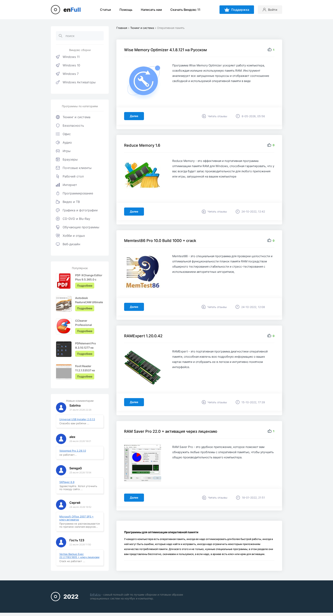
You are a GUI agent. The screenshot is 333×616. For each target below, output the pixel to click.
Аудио (67, 142)
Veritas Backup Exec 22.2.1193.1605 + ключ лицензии (79, 555)
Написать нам (151, 10)
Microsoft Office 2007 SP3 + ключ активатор (76, 518)
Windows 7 (71, 74)
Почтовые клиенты (77, 168)
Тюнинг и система (76, 117)
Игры (67, 151)
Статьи (105, 10)
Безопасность (73, 125)
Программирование (78, 193)
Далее (134, 116)
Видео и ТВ (71, 202)
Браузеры (70, 159)
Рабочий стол (73, 176)
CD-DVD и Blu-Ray (76, 219)
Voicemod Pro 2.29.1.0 (72, 450)
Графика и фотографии (80, 210)
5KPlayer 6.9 (66, 482)
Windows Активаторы (79, 82)
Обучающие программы (81, 227)
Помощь (125, 10)
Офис (67, 134)
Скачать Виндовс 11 (185, 10)
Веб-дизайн (71, 244)
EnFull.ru (95, 594)
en (72, 9)
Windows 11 (71, 57)
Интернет (70, 185)
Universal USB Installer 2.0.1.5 (77, 419)
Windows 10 (71, 65)
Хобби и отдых (74, 236)
